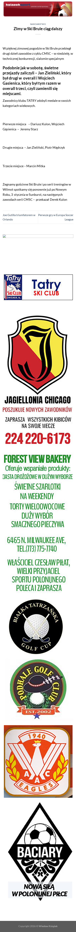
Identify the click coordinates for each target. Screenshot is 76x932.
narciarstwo (38, 24)
